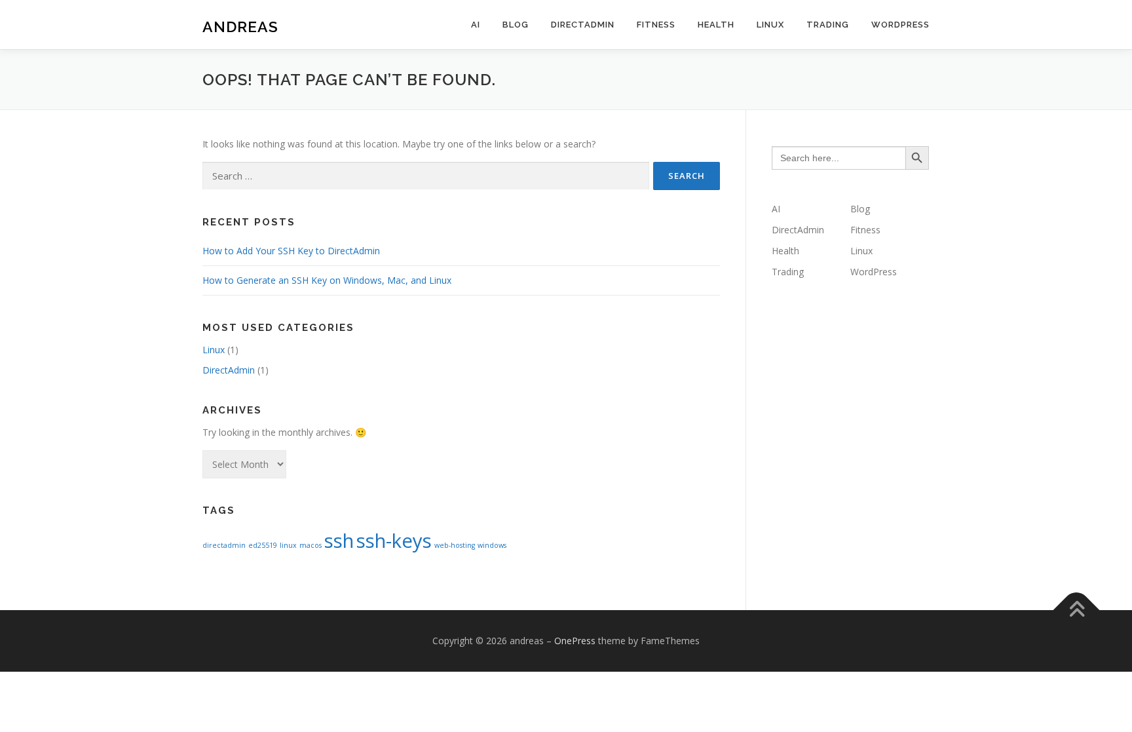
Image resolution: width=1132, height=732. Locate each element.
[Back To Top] (1076, 610)
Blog (515, 24)
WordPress (900, 24)
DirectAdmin (582, 24)
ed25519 (262, 545)
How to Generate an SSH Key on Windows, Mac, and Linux (326, 280)
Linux (770, 24)
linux (288, 545)
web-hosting (454, 545)
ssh (339, 541)
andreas (240, 26)
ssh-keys (394, 541)
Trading (827, 24)
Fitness (656, 24)
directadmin (224, 545)
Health (716, 24)
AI (475, 24)
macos (310, 545)
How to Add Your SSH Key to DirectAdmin (291, 250)
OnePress (574, 640)
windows (492, 545)
